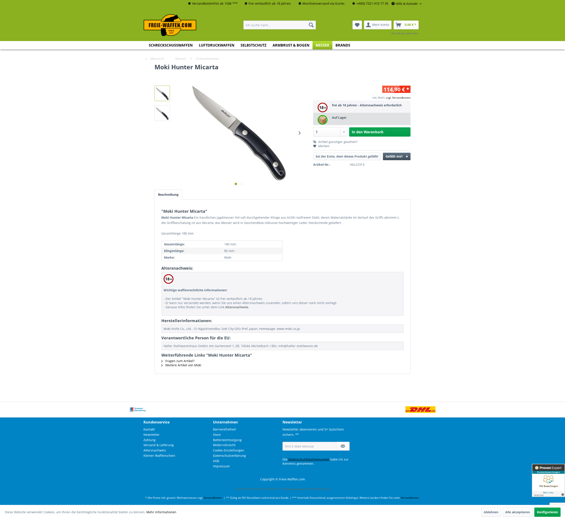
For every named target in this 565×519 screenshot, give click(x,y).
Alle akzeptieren (517, 512)
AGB (216, 461)
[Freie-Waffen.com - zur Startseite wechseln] (170, 25)
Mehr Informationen (161, 512)
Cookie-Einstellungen (228, 450)
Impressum (221, 466)
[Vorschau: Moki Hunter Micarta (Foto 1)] (162, 93)
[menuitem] (213, 3)
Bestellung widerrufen (405, 33)
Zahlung (149, 440)
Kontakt (149, 429)
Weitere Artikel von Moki (182, 365)
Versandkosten (213, 498)
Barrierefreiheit (224, 429)
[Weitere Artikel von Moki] (395, 71)
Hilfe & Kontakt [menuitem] (406, 4)
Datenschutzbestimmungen (308, 459)
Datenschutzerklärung (229, 455)
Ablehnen (491, 512)
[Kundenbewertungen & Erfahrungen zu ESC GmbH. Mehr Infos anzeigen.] (548, 480)
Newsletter (151, 434)
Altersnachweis (154, 450)
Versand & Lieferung (158, 445)
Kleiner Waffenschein (159, 455)
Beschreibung (168, 194)
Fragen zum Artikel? (179, 361)
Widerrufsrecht (224, 445)
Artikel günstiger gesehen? (337, 142)
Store (217, 434)
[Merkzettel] (357, 25)
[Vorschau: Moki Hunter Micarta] (162, 113)
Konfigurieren (547, 512)
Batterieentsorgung (227, 440)
